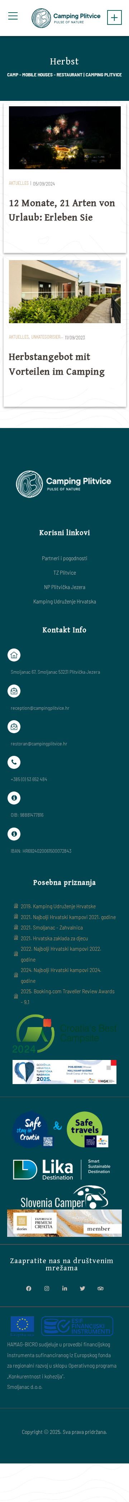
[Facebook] (28, 1288)
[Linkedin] (64, 1288)
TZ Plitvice (64, 572)
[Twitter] (82, 1288)
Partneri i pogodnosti (64, 557)
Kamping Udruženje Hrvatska (64, 601)
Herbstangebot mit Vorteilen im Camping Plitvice (57, 371)
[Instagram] (46, 1288)
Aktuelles (19, 183)
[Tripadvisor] (100, 1288)
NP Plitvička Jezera (64, 586)
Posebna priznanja (64, 882)
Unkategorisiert (46, 336)
